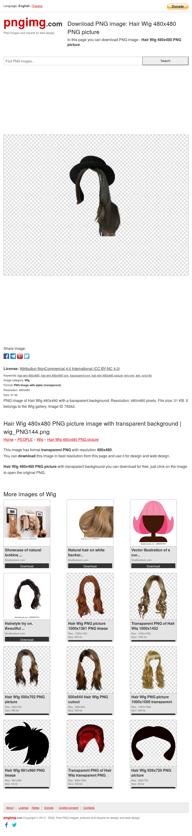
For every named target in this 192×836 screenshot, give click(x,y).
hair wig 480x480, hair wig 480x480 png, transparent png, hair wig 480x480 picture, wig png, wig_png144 (85, 375)
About (10, 807)
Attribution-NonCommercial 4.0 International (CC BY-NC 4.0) (70, 368)
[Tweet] (27, 356)
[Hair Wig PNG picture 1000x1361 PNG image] (90, 596)
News (35, 807)
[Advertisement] (96, 102)
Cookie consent (68, 807)
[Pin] (20, 356)
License (23, 807)
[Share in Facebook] (6, 356)
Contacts (89, 807)
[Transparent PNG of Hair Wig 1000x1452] (153, 596)
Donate (49, 807)
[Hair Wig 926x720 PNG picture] (153, 743)
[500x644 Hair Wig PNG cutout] (90, 670)
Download (26, 566)
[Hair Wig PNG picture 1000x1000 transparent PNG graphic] (153, 670)
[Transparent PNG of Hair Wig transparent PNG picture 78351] (90, 743)
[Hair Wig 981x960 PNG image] (27, 743)
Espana (37, 6)
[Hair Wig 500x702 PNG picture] (27, 670)
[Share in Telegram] (13, 356)
